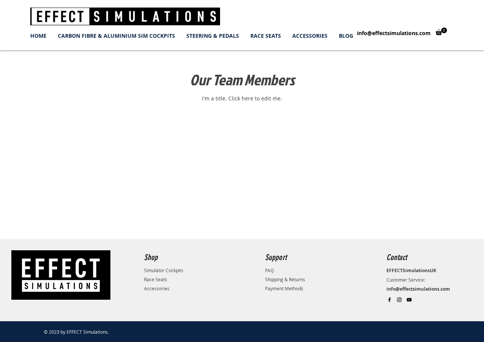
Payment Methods (284, 288)
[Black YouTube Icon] (409, 300)
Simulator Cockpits (163, 270)
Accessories (156, 288)
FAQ (269, 270)
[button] (441, 31)
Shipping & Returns (285, 279)
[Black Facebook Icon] (389, 300)
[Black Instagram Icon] (399, 300)
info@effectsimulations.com (394, 33)
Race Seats (155, 279)
